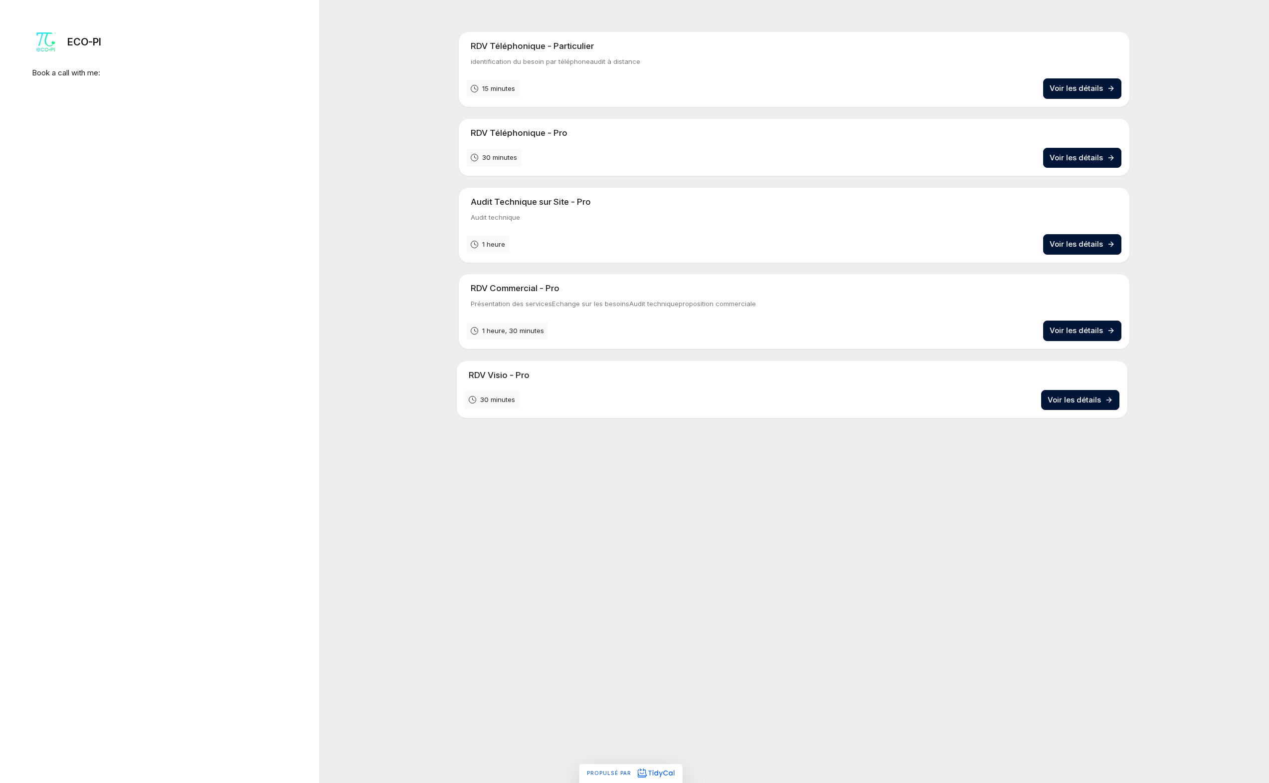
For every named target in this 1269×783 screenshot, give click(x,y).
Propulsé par (610, 773)
